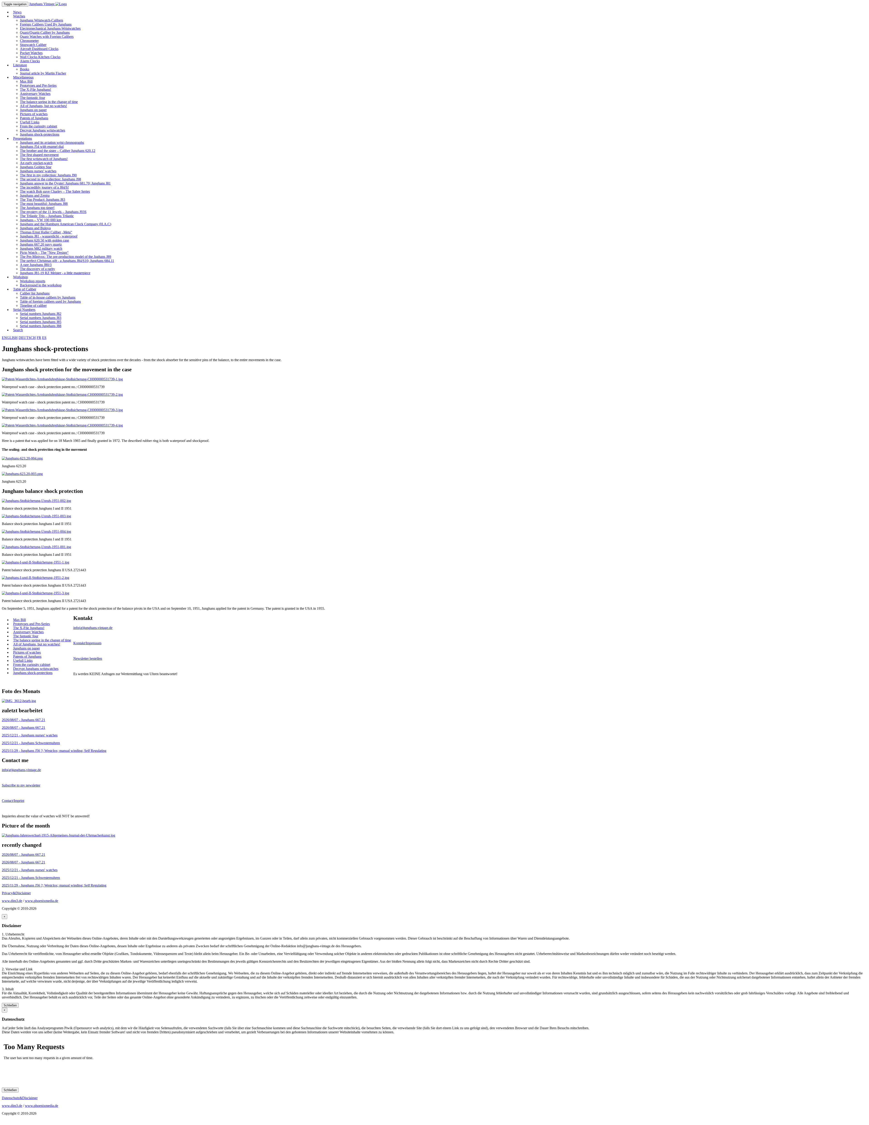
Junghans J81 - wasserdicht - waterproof (48, 236)
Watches (19, 16)
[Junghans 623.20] (22, 458)
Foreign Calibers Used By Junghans (46, 24)
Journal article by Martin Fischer (43, 73)
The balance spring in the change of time (49, 102)
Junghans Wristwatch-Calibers (41, 20)
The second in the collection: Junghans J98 (50, 179)
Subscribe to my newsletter (21, 785)
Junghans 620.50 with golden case (44, 240)
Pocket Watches (31, 53)
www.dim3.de (12, 901)
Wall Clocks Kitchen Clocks (40, 57)
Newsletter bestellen (87, 658)
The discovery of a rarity (37, 269)
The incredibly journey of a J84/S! (44, 187)
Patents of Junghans (34, 118)
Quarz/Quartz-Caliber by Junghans (45, 32)
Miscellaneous (23, 77)
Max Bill (26, 81)
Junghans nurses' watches (38, 171)
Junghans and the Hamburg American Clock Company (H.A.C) (65, 224)
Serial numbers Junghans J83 (40, 318)
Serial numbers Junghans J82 (40, 314)
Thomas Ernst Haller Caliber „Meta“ (46, 232)
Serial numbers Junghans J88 (40, 326)
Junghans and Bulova (35, 228)
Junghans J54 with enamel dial (42, 147)
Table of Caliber (24, 289)
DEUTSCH (27, 338)
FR (39, 338)
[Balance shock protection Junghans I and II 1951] (36, 501)
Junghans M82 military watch (41, 248)
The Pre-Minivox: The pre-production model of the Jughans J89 (65, 257)
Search (18, 330)
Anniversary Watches (35, 94)
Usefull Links (29, 122)
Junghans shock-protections (39, 134)
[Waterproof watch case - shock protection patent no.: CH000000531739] (62, 379)
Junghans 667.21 (23, 720)
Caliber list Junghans (35, 293)
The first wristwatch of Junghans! (44, 159)
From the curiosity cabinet (38, 126)
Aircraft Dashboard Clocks (39, 49)
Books (24, 69)
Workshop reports (32, 281)
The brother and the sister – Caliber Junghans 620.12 (57, 151)
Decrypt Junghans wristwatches (42, 130)
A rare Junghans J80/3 (36, 265)
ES (44, 338)
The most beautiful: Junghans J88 (44, 204)
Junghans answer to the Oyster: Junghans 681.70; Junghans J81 (65, 183)
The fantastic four (32, 98)
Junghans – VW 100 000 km (40, 220)
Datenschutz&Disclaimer (20, 1098)
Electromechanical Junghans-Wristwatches (50, 28)
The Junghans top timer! (37, 208)
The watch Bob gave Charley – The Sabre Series (55, 191)
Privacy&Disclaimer (16, 893)
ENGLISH (10, 338)
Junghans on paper (33, 110)
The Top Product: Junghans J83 (42, 199)
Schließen (10, 1005)
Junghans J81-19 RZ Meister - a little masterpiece (55, 273)
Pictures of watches (34, 114)
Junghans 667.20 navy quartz (41, 244)
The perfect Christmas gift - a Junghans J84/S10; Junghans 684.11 (67, 261)
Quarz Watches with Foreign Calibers (47, 36)
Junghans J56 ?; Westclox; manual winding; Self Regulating (54, 751)
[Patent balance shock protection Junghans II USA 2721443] (35, 562)
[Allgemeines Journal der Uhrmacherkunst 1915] (58, 835)
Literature (20, 65)
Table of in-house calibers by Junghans (47, 297)
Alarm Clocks (30, 61)
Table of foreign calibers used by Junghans (50, 301)
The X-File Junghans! (35, 89)
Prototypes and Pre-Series (38, 85)
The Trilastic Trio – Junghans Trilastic (47, 216)
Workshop (20, 277)
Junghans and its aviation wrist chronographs (52, 142)
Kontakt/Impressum (87, 643)
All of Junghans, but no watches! (43, 106)
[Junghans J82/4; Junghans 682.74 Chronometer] (19, 701)
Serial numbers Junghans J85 (40, 322)
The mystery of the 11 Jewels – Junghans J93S (53, 212)
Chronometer (29, 41)
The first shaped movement (39, 155)
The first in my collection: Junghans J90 (48, 175)
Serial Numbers (24, 310)
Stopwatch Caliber (33, 45)
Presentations (22, 138)
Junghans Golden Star (35, 167)
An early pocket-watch (36, 163)
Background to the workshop (41, 285)
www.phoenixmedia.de (41, 901)
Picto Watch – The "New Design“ (44, 252)
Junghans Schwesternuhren (31, 743)
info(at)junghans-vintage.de (92, 628)
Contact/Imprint (13, 801)
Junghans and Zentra (35, 195)
